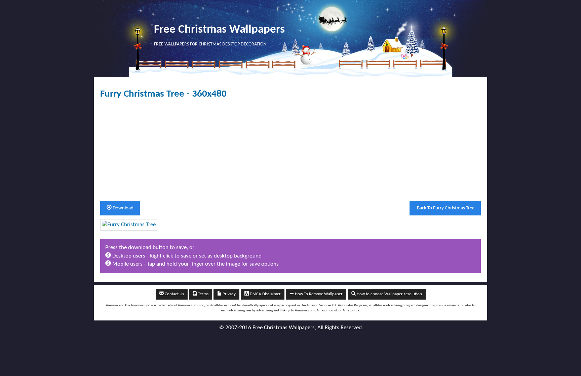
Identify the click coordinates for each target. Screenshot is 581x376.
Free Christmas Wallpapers (219, 30)
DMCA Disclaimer (265, 294)
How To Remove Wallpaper (318, 294)
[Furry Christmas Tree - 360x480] (128, 225)
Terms (202, 294)
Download (122, 208)
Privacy (229, 294)
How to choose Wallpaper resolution (389, 294)
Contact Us (174, 294)
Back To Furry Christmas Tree (445, 208)
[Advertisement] (290, 150)
